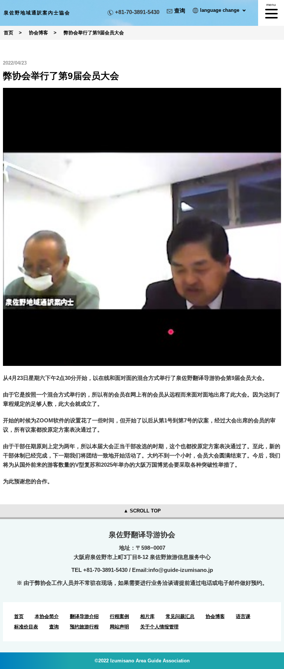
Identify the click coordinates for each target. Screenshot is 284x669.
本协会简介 (47, 616)
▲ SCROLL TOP (142, 511)
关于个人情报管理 (159, 626)
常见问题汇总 (180, 616)
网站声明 (119, 626)
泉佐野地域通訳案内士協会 (37, 13)
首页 (19, 616)
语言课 (243, 616)
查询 (179, 10)
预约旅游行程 (84, 626)
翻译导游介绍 (84, 616)
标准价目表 (26, 626)
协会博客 (215, 616)
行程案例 (119, 616)
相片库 (147, 616)
